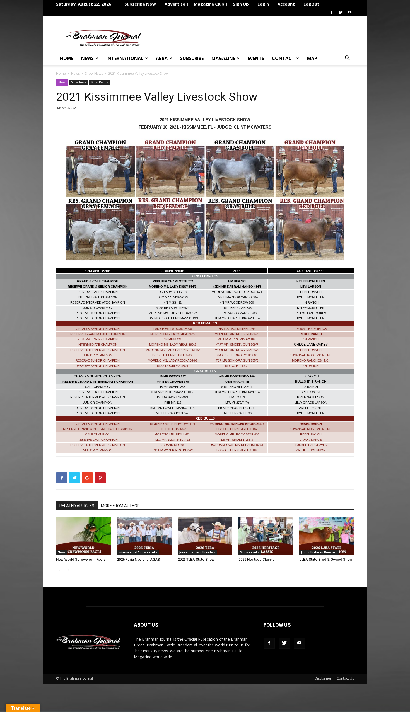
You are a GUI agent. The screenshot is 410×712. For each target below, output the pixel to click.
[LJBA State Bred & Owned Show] (326, 536)
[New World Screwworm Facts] (83, 536)
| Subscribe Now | (140, 4)
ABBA (162, 58)
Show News (94, 73)
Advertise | (177, 4)
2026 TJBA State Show (196, 559)
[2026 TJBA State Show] (205, 536)
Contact (283, 58)
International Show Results (138, 552)
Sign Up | (242, 4)
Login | (264, 4)
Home (66, 58)
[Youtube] (350, 12)
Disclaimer (323, 678)
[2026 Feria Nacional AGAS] (144, 536)
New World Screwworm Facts (80, 559)
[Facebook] (331, 12)
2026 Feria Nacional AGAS (138, 559)
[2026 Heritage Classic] (265, 536)
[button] (347, 58)
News (87, 58)
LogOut (311, 4)
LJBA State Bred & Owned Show (325, 559)
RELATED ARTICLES (76, 505)
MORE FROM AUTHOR (120, 505)
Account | (288, 4)
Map (312, 58)
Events (256, 58)
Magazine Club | (211, 4)
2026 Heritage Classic (256, 559)
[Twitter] (340, 12)
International (124, 58)
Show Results (99, 82)
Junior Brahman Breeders (197, 552)
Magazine (223, 58)
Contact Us (345, 678)
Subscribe (192, 58)
